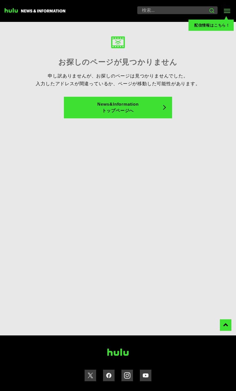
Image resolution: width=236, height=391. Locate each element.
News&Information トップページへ (118, 107)
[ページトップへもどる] (225, 325)
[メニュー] (227, 11)
